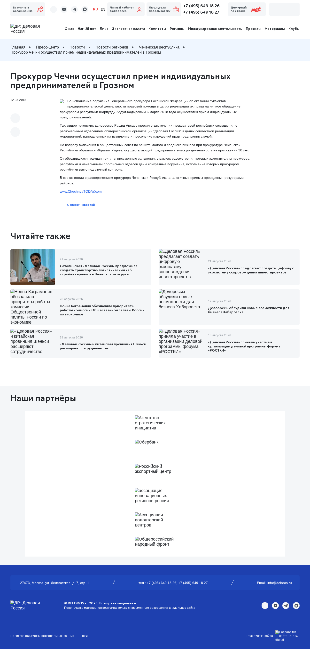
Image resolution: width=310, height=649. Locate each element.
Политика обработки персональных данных (42, 636)
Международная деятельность (215, 29)
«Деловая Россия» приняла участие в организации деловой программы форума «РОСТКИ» (244, 346)
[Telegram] (15, 132)
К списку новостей (81, 205)
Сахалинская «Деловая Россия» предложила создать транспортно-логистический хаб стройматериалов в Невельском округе (99, 270)
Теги (85, 636)
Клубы (294, 29)
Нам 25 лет (87, 29)
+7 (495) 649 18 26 (201, 6)
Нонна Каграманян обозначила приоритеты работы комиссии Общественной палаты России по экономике (102, 310)
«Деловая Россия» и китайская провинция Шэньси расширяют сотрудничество (103, 346)
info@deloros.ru (279, 583)
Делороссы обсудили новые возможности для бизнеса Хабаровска (248, 310)
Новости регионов (111, 47)
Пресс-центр (47, 47)
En (103, 9)
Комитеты (157, 29)
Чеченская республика (159, 47)
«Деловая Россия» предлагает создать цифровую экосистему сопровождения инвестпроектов (251, 270)
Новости (77, 47)
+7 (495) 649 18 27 (201, 12)
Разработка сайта (260, 636)
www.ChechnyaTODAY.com (81, 191)
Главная (17, 47)
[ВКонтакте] (15, 118)
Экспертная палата (128, 29)
